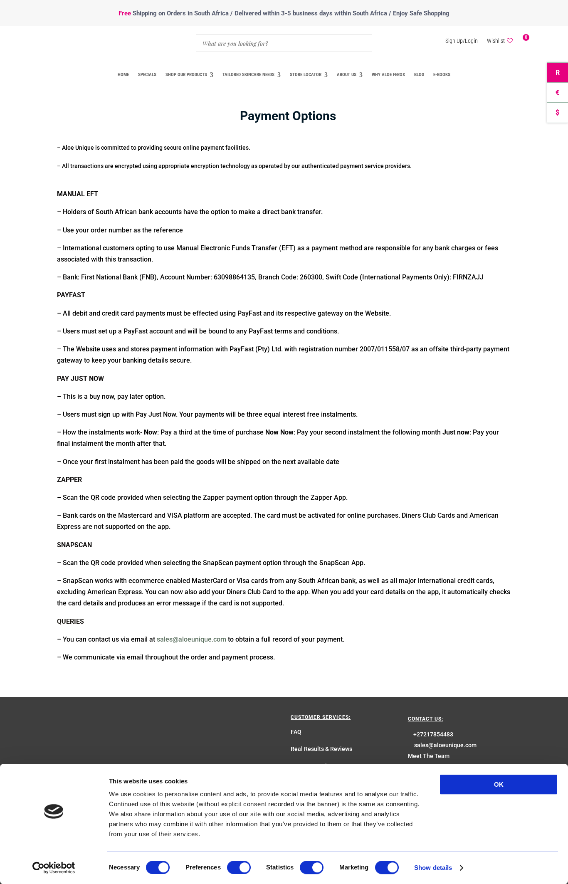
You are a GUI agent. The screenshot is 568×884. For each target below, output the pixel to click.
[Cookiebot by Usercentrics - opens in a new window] (53, 868)
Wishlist (496, 41)
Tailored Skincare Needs (248, 74)
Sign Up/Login (461, 41)
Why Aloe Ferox (388, 74)
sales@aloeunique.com (191, 639)
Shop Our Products (186, 74)
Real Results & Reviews (321, 749)
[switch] (239, 867)
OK (499, 784)
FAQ (296, 731)
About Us (346, 74)
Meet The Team (428, 756)
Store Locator (305, 74)
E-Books (441, 74)
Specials (147, 74)
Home (123, 74)
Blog (419, 74)
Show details (433, 867)
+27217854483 (433, 734)
